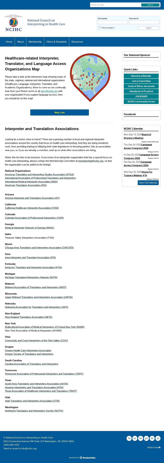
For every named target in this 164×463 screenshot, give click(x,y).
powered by (74, 458)
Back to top (153, 447)
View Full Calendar (148, 182)
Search (150, 5)
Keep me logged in (108, 28)
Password (133, 18)
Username (102, 18)
